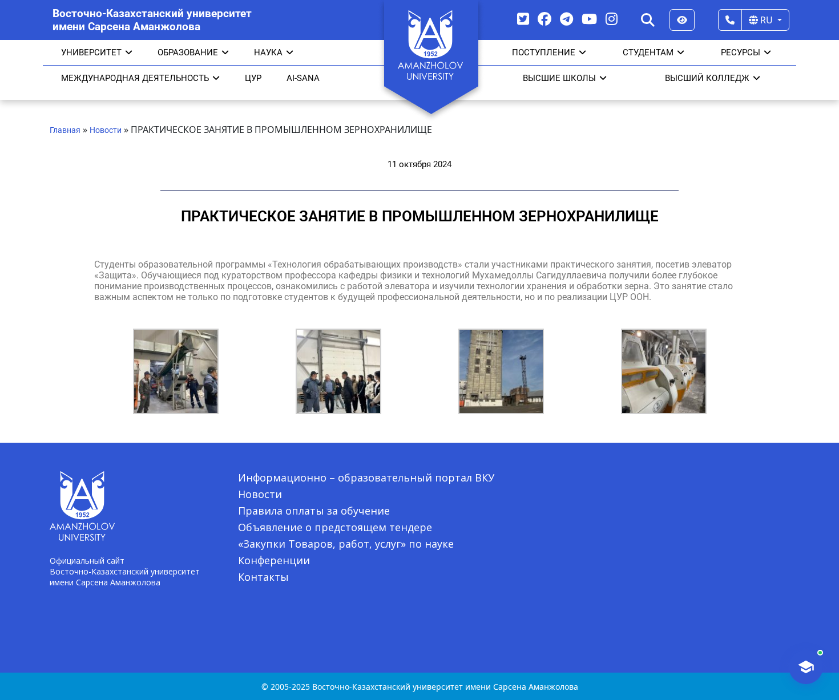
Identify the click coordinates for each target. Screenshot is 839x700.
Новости (106, 130)
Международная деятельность (135, 78)
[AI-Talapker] (806, 667)
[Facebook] (544, 18)
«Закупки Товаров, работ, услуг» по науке (346, 544)
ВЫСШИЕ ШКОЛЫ (559, 78)
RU (766, 20)
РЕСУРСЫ (740, 52)
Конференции (274, 560)
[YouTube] (589, 18)
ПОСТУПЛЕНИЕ (543, 52)
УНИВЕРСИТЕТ (91, 52)
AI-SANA (303, 78)
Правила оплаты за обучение (314, 510)
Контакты (263, 577)
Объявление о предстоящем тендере (335, 527)
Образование (188, 52)
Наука (268, 52)
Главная (65, 130)
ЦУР (253, 78)
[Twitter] (523, 18)
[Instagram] (612, 18)
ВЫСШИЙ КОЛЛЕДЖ (707, 78)
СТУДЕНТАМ (648, 52)
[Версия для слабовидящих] (682, 20)
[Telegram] (566, 18)
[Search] (648, 20)
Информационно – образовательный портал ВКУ (366, 477)
